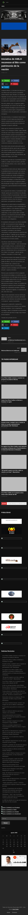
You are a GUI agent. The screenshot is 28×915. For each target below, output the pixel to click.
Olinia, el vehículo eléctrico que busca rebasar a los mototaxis (12, 711)
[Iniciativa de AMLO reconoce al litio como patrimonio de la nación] (14, 369)
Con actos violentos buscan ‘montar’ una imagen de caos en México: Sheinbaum (13, 703)
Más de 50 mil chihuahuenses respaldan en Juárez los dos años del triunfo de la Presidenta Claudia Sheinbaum (13, 732)
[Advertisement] (14, 887)
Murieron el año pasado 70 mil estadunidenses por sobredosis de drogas (13, 765)
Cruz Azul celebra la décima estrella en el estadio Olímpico (13, 749)
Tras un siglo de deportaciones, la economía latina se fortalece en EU (14, 779)
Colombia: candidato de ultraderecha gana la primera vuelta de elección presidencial (14, 745)
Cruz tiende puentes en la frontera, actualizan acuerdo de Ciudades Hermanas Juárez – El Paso (13, 716)
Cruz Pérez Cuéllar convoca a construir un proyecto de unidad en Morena (13, 656)
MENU (3, 6)
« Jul (13, 850)
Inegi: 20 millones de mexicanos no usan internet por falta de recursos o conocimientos (13, 774)
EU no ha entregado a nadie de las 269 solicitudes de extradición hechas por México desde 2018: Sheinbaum (12, 760)
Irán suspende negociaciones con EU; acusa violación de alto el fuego (14, 741)
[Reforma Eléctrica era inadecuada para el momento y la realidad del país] (14, 350)
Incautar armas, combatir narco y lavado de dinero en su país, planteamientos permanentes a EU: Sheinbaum (13, 424)
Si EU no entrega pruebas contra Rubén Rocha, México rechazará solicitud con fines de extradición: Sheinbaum (14, 687)
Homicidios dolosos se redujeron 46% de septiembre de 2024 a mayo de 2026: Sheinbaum (13, 698)
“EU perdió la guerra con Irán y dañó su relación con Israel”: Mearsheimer (13, 678)
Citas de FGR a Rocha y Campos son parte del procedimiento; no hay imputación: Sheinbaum (13, 754)
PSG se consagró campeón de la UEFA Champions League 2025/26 (12, 721)
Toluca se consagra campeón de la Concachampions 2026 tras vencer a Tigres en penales (14, 726)
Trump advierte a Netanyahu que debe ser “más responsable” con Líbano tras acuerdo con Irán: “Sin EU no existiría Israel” (14, 693)
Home (8, 912)
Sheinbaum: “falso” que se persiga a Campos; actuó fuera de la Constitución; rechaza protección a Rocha (13, 796)
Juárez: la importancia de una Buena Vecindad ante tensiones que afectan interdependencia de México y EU (12, 790)
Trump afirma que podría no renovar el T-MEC (13, 707)
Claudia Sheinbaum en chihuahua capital (17, 503)
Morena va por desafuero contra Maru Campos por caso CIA (12, 769)
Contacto (14, 912)
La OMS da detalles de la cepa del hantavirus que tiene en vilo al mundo (14, 801)
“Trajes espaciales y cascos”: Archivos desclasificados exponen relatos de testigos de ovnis (14, 784)
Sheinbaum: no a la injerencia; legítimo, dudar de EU (13, 737)
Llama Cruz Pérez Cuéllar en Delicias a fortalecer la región (12, 660)
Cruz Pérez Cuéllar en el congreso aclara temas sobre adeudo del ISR (13, 682)
